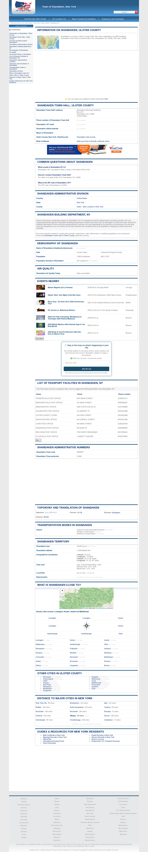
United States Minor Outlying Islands (123, 813)
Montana (57, 840)
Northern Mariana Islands (90, 822)
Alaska (23, 801)
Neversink (74, 657)
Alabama (24, 799)
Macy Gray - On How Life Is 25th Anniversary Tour (66, 303)
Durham (107, 661)
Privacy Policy (56, 850)
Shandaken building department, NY (63, 214)
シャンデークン (51, 512)
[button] (62, 590)
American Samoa (24, 804)
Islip (105, 703)
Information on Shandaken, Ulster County (69, 30)
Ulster (79, 207)
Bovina (107, 665)
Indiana (57, 804)
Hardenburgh (52, 634)
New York (37, 23)
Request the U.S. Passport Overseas (106, 741)
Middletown (84, 612)
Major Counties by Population (84, 19)
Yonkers (107, 707)
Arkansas (23, 810)
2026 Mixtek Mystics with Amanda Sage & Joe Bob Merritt (66, 325)
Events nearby (48, 281)
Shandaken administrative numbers (63, 447)
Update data (45, 850)
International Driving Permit (53, 741)
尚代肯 (46, 517)
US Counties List (59, 19)
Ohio (90, 825)
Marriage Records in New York (55, 737)
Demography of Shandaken (57, 243)
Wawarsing (96, 679)
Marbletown (108, 657)
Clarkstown (108, 720)
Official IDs (47, 739)
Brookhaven (74, 703)
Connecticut (23, 822)
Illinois (56, 801)
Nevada (90, 801)
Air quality (45, 268)
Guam (24, 834)
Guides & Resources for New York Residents (70, 731)
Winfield (73, 653)
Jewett (72, 612)
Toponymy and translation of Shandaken (68, 507)
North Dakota (90, 819)
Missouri (57, 837)
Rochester (74, 661)
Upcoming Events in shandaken (20, 54)
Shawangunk (48, 679)
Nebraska (90, 798)
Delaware (23, 825)
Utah (123, 816)
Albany (73, 716)
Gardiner (95, 687)
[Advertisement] (86, 73)
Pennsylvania (90, 834)
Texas (123, 807)
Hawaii (23, 837)
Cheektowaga (75, 720)
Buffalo (38, 707)
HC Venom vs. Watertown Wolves (61, 310)
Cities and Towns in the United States (22, 23)
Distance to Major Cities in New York (64, 698)
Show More (39, 338)
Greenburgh (40, 720)
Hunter (66, 612)
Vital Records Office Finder (35, 19)
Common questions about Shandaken (65, 161)
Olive (121, 634)
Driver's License (98, 739)
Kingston (95, 677)
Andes (38, 661)
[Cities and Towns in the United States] (23, 11)
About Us (66, 850)
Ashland (107, 649)
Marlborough (96, 683)
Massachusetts (57, 825)
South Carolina (123, 798)
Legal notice (34, 850)
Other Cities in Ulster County (59, 673)
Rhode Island (90, 840)
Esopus (46, 683)
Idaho (57, 798)
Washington (123, 825)
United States (82, 198)
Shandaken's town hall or (54, 235)
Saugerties (74, 665)
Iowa (57, 807)
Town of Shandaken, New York (59, 6)
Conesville (40, 657)
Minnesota (57, 831)
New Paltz (47, 685)
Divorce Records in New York (103, 737)
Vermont (123, 819)
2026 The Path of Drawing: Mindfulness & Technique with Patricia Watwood (65, 318)
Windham (107, 653)
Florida (23, 828)
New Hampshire (90, 804)
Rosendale (96, 685)
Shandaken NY (54, 23)
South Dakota (123, 801)
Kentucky (56, 813)
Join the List (86, 369)
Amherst (39, 716)
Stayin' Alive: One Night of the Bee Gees (64, 295)
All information (15, 30)
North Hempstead (76, 707)
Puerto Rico (90, 837)
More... (38, 440)
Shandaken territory (53, 541)
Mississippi (57, 834)
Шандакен (116, 512)
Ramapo (107, 711)
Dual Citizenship (49, 743)
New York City (41, 703)
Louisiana (57, 816)
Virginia (123, 822)
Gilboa (38, 665)
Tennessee (123, 804)
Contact (75, 850)
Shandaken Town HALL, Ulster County (65, 105)
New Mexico (90, 810)
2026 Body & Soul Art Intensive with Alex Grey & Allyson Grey (64, 333)
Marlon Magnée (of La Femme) (60, 287)
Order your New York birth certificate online (93, 141)
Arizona (24, 807)
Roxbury (39, 653)
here (106, 99)
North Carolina (90, 816)
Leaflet (86, 608)
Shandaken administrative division (62, 193)
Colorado (23, 816)
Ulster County (45, 23)
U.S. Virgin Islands (123, 810)
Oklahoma (90, 828)
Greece (107, 716)
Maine (57, 819)
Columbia (23, 819)
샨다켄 (79, 512)
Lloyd (94, 681)
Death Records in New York (102, 735)
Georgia (24, 831)
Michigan (57, 828)
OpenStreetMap (101, 608)
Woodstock (40, 649)
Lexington (58, 612)
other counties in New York (93, 207)
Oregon (90, 831)
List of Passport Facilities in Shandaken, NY (70, 382)
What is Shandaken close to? (59, 584)
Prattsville (73, 649)
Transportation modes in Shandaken (64, 525)
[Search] (136, 12)
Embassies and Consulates (113, 19)
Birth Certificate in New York (54, 735)
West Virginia (123, 828)
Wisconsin (123, 831)
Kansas (57, 810)
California (23, 813)
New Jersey (90, 807)
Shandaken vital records (86, 137)
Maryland (57, 822)
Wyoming (123, 834)
